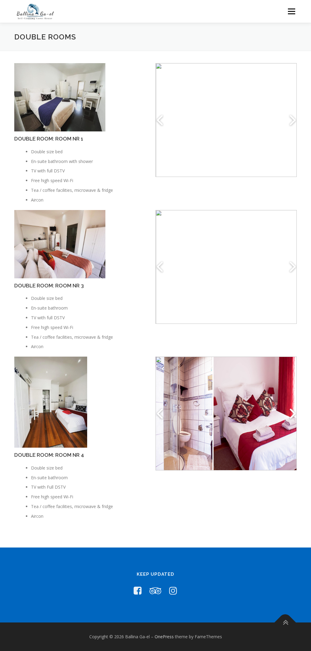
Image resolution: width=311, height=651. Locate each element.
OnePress (164, 636)
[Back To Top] (285, 622)
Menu (291, 11)
